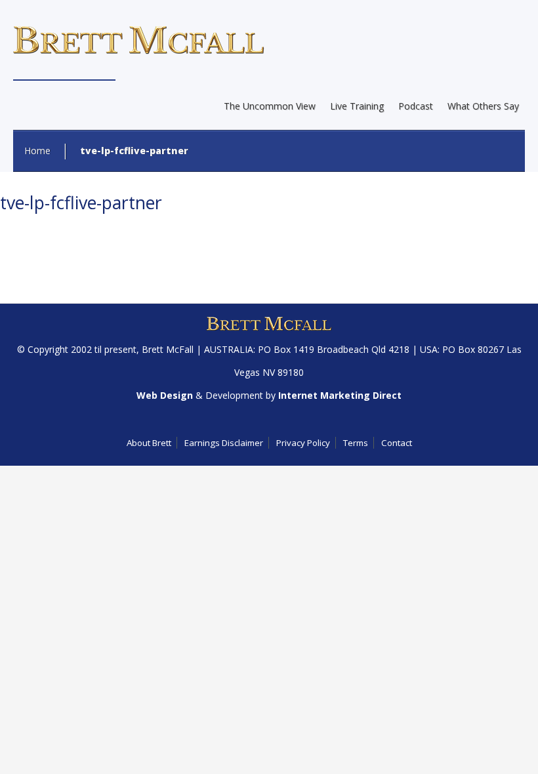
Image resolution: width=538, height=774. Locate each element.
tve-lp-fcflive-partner (81, 202)
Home (37, 150)
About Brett (149, 443)
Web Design (164, 395)
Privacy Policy (303, 443)
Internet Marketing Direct (340, 395)
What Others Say (483, 106)
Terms (355, 443)
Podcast (415, 106)
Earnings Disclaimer (223, 443)
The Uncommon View (270, 106)
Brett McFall (168, 349)
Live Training (357, 106)
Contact (396, 443)
